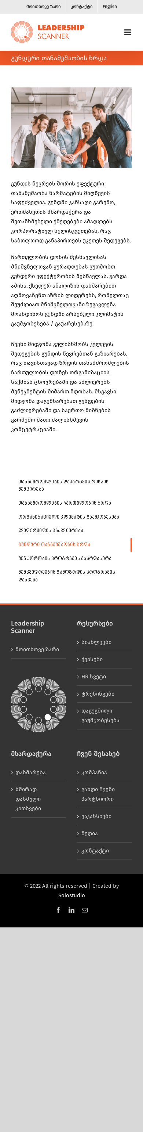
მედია (89, 833)
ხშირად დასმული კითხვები (28, 799)
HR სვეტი (93, 676)
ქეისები (92, 659)
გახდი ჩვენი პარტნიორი (98, 794)
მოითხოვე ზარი (37, 649)
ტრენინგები (97, 694)
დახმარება (30, 772)
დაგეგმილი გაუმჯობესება (100, 715)
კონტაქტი (95, 850)
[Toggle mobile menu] (128, 32)
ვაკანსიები (96, 816)
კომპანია (94, 772)
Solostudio (71, 895)
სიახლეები (96, 642)
